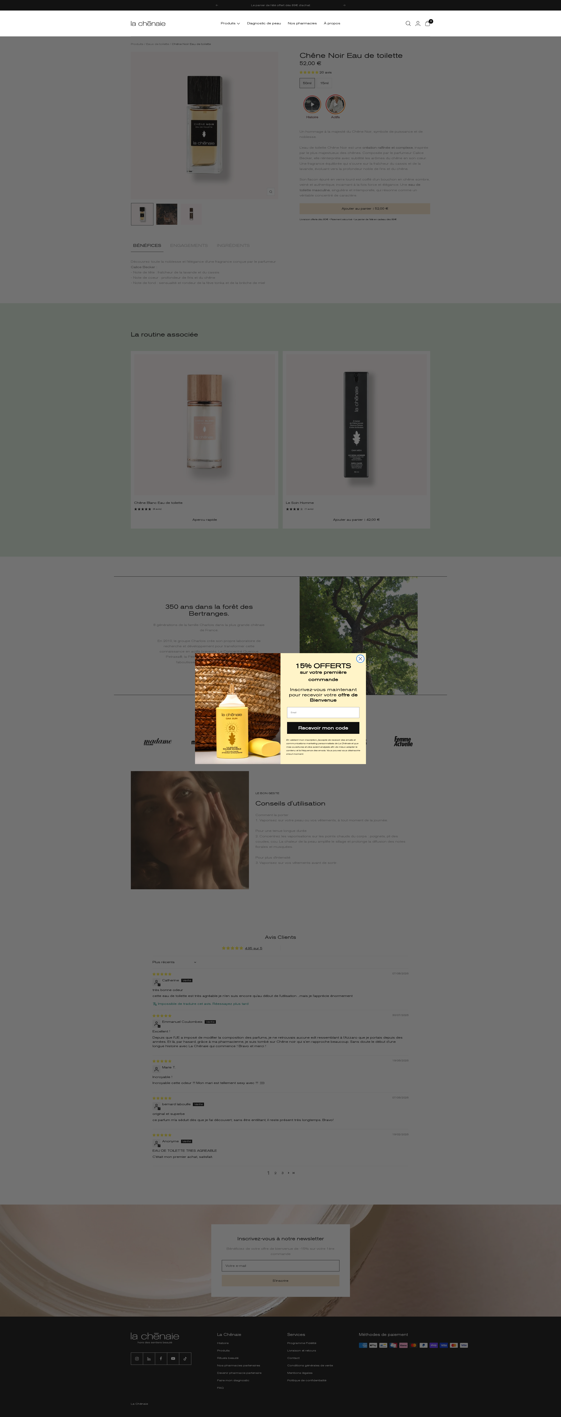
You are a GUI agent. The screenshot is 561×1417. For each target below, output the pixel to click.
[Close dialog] (360, 659)
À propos (332, 23)
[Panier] (427, 23)
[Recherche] (408, 23)
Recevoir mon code (323, 728)
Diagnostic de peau (264, 23)
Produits (229, 23)
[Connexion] (418, 23)
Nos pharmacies (302, 23)
